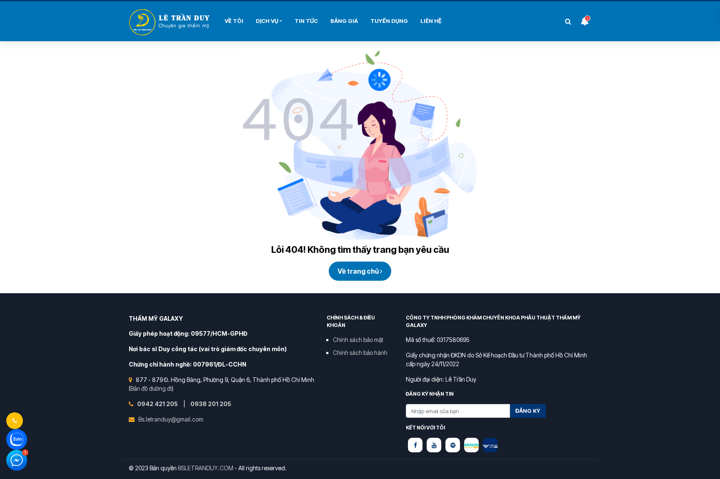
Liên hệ (431, 20)
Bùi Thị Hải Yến (170, 22)
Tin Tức (306, 20)
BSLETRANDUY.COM (205, 468)
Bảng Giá (344, 20)
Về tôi (234, 20)
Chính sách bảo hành (360, 352)
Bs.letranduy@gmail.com (170, 419)
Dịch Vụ (267, 20)
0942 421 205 (158, 403)
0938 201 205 (210, 403)
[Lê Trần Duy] (471, 445)
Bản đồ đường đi (151, 388)
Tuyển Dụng (389, 20)
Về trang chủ (359, 271)
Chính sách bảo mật (358, 339)
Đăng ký (527, 410)
